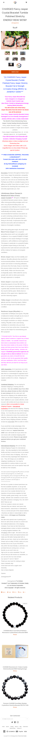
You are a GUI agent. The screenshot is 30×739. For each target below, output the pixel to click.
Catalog (11, 726)
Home (3, 726)
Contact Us (19, 728)
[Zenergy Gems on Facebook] (15, 722)
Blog (20, 726)
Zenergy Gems (14, 735)
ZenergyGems (15, 23)
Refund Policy (13, 728)
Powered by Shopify (22, 735)
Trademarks (25, 726)
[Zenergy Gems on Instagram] (18, 722)
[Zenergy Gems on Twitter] (12, 722)
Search (7, 726)
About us (16, 726)
